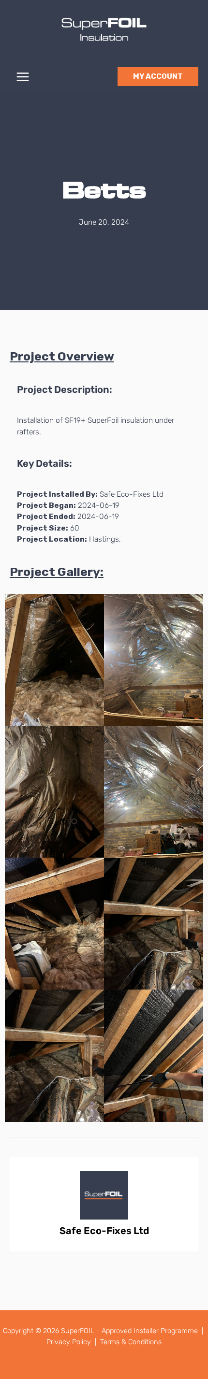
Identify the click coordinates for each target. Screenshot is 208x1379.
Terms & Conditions (131, 1341)
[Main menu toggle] (22, 76)
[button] (158, 76)
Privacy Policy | (72, 1341)
